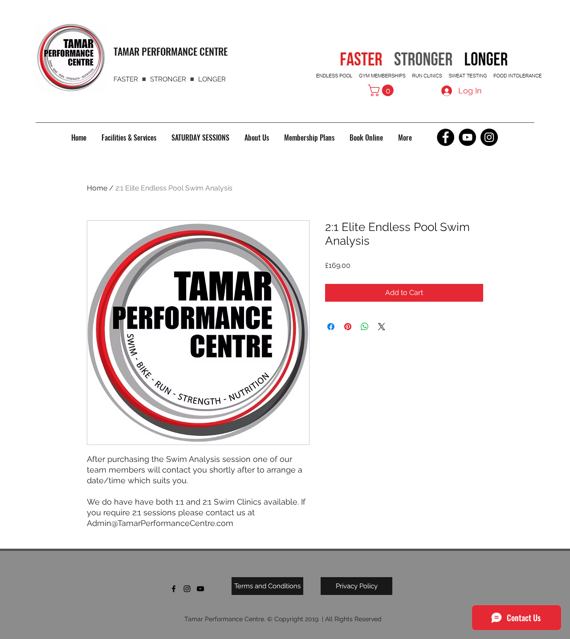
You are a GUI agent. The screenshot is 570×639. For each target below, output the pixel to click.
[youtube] (200, 588)
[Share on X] (381, 326)
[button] (382, 90)
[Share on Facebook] (331, 326)
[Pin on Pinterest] (347, 326)
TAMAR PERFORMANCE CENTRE (171, 51)
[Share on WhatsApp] (364, 326)
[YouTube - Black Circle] (467, 137)
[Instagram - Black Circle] (489, 137)
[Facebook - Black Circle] (445, 137)
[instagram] (187, 588)
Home (97, 188)
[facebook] (173, 588)
